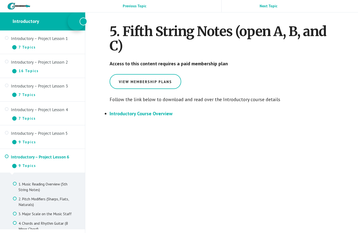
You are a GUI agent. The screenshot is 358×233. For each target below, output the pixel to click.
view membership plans (145, 81)
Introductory (26, 21)
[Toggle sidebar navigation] (76, 21)
